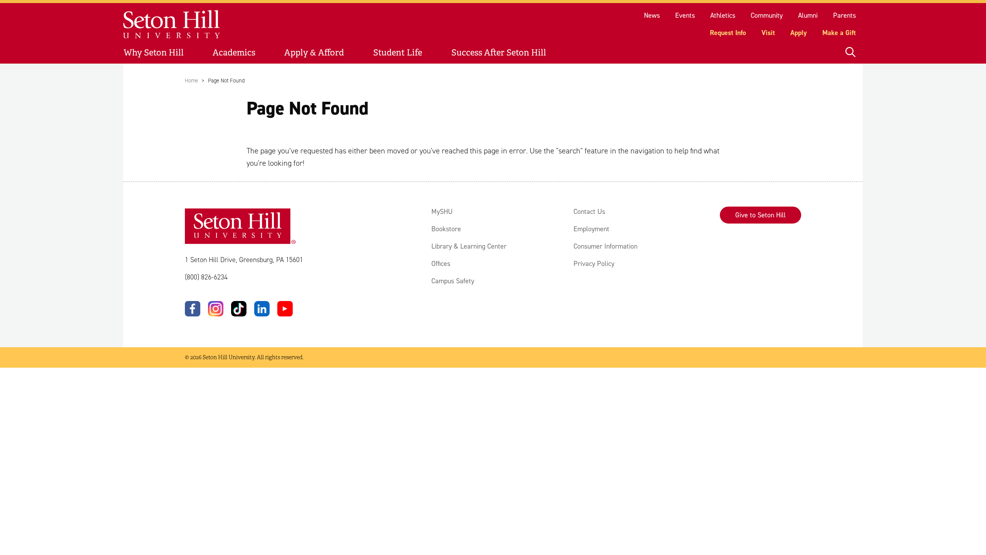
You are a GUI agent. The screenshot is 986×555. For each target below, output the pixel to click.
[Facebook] (192, 308)
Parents (844, 15)
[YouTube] (285, 308)
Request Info (728, 32)
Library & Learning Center (468, 246)
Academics (234, 52)
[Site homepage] (172, 24)
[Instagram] (215, 308)
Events (685, 15)
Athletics (722, 15)
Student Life (397, 52)
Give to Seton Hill (760, 215)
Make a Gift (839, 32)
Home (191, 80)
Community (767, 15)
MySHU (442, 211)
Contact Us (589, 211)
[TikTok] (238, 308)
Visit (768, 32)
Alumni (808, 15)
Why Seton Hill (154, 52)
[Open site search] (850, 53)
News (652, 15)
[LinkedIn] (262, 308)
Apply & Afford (314, 52)
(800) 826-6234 (206, 277)
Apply (798, 32)
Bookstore (446, 229)
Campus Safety (452, 281)
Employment (591, 229)
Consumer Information (605, 246)
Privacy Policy (593, 263)
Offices (440, 263)
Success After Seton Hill (498, 52)
